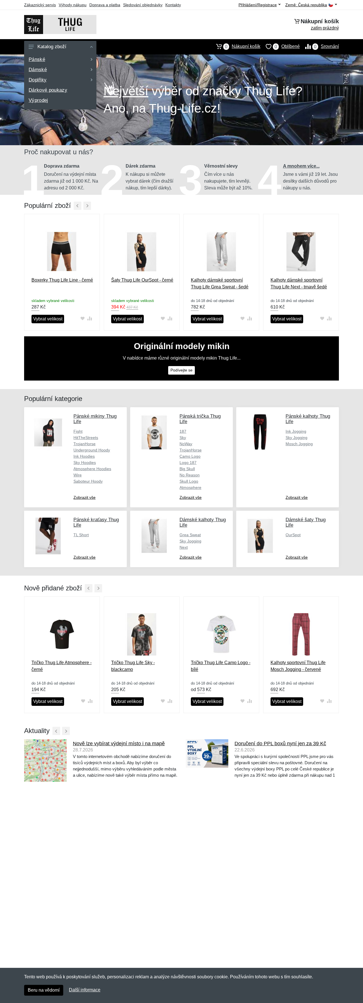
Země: (306, 5)
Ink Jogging (296, 431)
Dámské (38, 69)
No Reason (190, 475)
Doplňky (38, 80)
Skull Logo (189, 481)
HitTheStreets (85, 437)
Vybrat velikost (47, 318)
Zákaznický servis (40, 5)
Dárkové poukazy (48, 90)
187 (183, 431)
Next (184, 547)
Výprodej (38, 100)
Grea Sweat (190, 535)
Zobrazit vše (84, 497)
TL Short (81, 535)
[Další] (87, 206)
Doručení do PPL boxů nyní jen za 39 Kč (280, 743)
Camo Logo (190, 456)
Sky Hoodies (84, 462)
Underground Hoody (91, 450)
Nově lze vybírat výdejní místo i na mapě (119, 743)
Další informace (84, 989)
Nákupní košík (242, 46)
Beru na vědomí (44, 990)
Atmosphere (190, 487)
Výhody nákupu (72, 5)
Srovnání (326, 46)
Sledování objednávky (142, 5)
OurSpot (293, 535)
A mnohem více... (301, 166)
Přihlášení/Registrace (258, 5)
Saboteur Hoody (88, 481)
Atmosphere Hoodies (92, 468)
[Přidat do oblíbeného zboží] (82, 318)
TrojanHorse (84, 444)
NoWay (186, 444)
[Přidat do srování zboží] (89, 318)
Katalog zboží (51, 46)
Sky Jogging (296, 437)
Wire (77, 475)
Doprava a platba (104, 5)
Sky (183, 437)
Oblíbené (287, 46)
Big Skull (187, 468)
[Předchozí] (77, 206)
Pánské (37, 59)
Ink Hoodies (84, 456)
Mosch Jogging (299, 444)
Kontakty (173, 5)
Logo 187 (188, 462)
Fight (78, 431)
